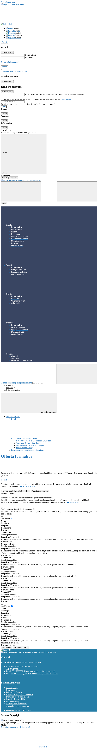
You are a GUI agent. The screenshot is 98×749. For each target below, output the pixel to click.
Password (29, 57)
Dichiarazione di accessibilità (17, 697)
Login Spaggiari (66, 99)
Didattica (9, 388)
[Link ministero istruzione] (12, 4)
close (4, 203)
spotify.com (6, 606)
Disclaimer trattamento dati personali (15, 727)
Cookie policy (11, 688)
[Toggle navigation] (21, 191)
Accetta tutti (40, 491)
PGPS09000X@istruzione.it (33, 671)
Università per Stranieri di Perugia (30, 445)
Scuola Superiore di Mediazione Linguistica (34, 441)
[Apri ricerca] (77, 191)
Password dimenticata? (10, 62)
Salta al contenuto (8, 2)
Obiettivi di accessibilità (15, 699)
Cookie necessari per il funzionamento (16, 509)
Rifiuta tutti (21, 491)
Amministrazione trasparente (17, 706)
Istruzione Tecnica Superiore (27, 443)
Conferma (13, 178)
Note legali (10, 690)
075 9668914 (15, 669)
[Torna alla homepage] (49, 180)
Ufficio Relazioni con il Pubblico (19, 694)
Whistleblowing (12, 701)
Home (8, 385)
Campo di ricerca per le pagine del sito (16, 383)
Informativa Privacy (14, 692)
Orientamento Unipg (24, 448)
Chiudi (4, 114)
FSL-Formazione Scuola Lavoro (24, 438)
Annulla (5, 178)
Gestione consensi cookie (16, 704)
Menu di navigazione (48, 412)
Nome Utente (30, 55)
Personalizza (7, 491)
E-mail (27, 94)
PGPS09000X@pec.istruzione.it (34, 673)
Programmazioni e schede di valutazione (27, 450)
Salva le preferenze (21, 648)
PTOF (13, 419)
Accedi (4, 42)
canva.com (5, 519)
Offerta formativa (13, 416)
